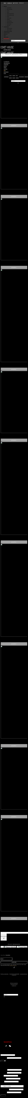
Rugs (5, 73)
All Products (6, 61)
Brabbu (9, 1022)
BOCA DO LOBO (9, 9)
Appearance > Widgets (7, 924)
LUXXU (8, 10)
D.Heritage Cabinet (14, 263)
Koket (8, 1019)
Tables (5, 67)
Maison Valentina (11, 1017)
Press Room (6, 37)
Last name (4, 1072)
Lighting (9, 1003)
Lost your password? (6, 1063)
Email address (5, 1089)
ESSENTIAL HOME (10, 22)
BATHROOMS (21, 76)
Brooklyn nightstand (14, 914)
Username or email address (8, 1053)
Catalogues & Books (8, 31)
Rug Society (10, 1027)
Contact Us (14, 974)
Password (4, 1058)
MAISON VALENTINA (10, 13)
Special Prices (8, 1041)
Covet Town (10, 1033)
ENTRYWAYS (6, 76)
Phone (2, 1081)
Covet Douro (9, 28)
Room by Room (7, 32)
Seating (5, 66)
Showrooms (6, 26)
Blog (5, 35)
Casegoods (6, 64)
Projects (5, 34)
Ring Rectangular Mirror (14, 812)
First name (4, 1069)
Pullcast (9, 1028)
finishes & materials (5, 973)
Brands (5, 6)
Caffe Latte (10, 1021)
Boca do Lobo (10, 1012)
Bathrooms (10, 1006)
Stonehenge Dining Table (14, 741)
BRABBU (8, 19)
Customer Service (23, 973)
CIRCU (8, 12)
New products (7, 63)
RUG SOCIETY (9, 23)
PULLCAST (8, 25)
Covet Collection (11, 1018)
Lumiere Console (14, 192)
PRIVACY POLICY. (13, 965)
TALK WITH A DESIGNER (14, 973)
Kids (5, 70)
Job (2, 1075)
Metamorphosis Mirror (14, 121)
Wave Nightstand (14, 639)
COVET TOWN (9, 29)
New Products (8, 1009)
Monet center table (14, 537)
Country (3, 1084)
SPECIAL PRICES (6, 38)
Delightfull (10, 1024)
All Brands (9, 7)
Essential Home (11, 1025)
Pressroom (7, 1040)
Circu (8, 1015)
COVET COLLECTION (10, 15)
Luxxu (8, 1014)
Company (3, 1078)
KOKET (8, 16)
